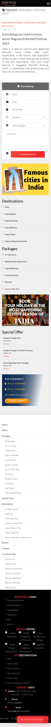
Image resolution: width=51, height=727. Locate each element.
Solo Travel (9, 488)
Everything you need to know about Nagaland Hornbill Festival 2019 (24, 38)
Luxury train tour (12, 289)
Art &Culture (10, 255)
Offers (5, 430)
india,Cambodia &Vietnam (16, 241)
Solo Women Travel (13, 493)
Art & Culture (10, 446)
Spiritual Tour (10, 460)
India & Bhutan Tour (13, 528)
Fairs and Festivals (12, 22)
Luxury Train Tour (12, 469)
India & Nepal (12, 663)
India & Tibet (12, 678)
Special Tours (8, 498)
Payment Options (14, 605)
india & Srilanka (13, 668)
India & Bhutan (13, 673)
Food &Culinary (11, 275)
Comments (11, 133)
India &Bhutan (11, 227)
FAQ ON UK (10, 559)
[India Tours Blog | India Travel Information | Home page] (15, 3)
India (7, 207)
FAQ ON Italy (10, 587)
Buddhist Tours (11, 479)
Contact (5, 548)
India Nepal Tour (12, 518)
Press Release (12, 610)
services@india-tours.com (18, 711)
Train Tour (9, 474)
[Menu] (47, 3)
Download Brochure (15, 600)
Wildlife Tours (10, 450)
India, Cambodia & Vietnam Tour (18, 537)
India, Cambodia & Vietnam (18, 683)
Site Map (4, 718)
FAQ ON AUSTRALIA (13, 569)
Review (5, 542)
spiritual (8, 282)
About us (11, 624)
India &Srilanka (11, 221)
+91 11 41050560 (14, 703)
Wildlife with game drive (16, 261)
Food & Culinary (11, 465)
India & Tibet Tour (12, 533)
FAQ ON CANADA (12, 573)
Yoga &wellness (11, 268)
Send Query (17, 400)
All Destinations (11, 509)
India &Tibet (10, 234)
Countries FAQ (9, 554)
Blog (9, 619)
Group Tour (10, 483)
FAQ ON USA (10, 564)
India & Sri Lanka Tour (14, 523)
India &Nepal (10, 214)
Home (4, 424)
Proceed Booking (28, 154)
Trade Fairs (11, 615)
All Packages (10, 441)
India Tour (9, 514)
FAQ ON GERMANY (13, 578)
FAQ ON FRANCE (12, 583)
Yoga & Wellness (11, 455)
